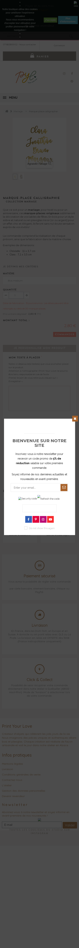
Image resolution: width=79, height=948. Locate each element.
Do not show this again (42, 528)
